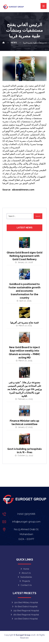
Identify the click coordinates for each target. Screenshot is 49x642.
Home (26, 569)
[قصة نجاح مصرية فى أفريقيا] (24, 312)
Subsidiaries (26, 577)
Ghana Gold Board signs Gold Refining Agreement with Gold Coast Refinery (24, 256)
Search (38, 216)
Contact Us (26, 585)
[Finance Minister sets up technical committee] (24, 410)
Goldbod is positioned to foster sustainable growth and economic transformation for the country (24, 291)
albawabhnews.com (23, 189)
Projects (26, 581)
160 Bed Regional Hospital (26, 614)
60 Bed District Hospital (26, 606)
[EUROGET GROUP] (3, 43)
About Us (26, 573)
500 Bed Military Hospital (26, 602)
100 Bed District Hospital (26, 619)
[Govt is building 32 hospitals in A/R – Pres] (24, 439)
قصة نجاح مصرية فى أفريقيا (24, 322)
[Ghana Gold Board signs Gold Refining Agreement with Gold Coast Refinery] (24, 242)
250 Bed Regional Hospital (26, 610)
